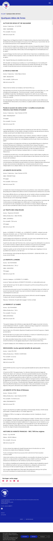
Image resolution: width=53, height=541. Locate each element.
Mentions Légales (29, 519)
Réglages (42, 536)
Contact (3, 512)
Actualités (3, 514)
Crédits (21, 519)
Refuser (34, 536)
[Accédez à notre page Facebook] (2, 509)
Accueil (3, 13)
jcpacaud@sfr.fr (8, 506)
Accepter (25, 536)
